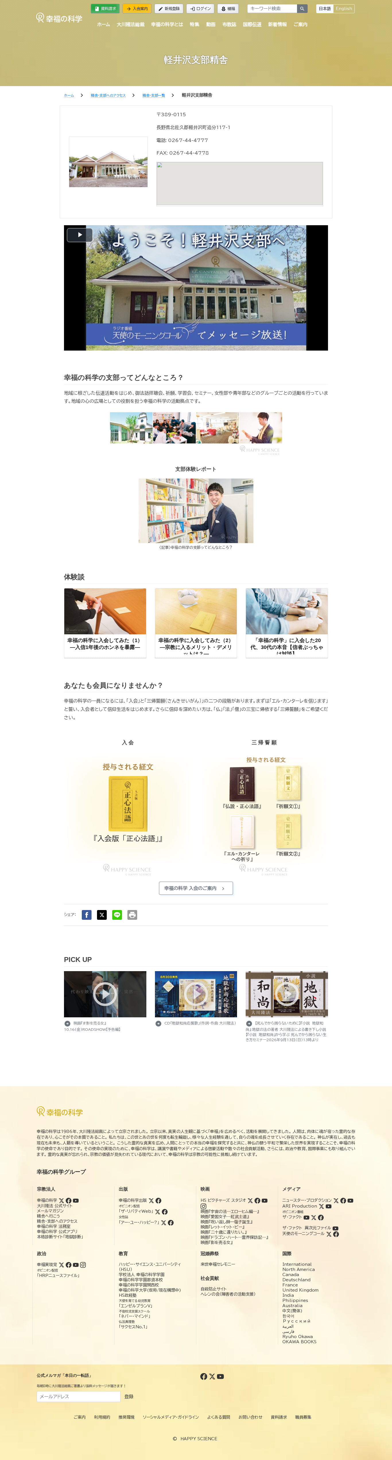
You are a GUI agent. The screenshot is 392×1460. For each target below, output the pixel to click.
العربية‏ (288, 1326)
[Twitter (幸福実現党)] (61, 1264)
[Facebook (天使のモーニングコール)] (336, 1234)
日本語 (325, 9)
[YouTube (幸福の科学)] (76, 1200)
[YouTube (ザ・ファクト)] (306, 1217)
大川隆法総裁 (130, 24)
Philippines (295, 1300)
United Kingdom (300, 1290)
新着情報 (277, 24)
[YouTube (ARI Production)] (328, 1206)
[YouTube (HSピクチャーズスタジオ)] (264, 1200)
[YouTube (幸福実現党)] (76, 1264)
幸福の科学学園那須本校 (141, 1280)
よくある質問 (218, 1417)
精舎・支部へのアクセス (57, 1221)
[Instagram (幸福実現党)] (83, 1264)
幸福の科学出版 (133, 1200)
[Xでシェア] (102, 915)
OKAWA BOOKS (299, 1342)
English (344, 9)
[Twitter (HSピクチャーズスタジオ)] (250, 1200)
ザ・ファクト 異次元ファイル (306, 1228)
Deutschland (296, 1280)
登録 (128, 1396)
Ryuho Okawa (297, 1337)
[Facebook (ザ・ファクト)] (321, 1217)
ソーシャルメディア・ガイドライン (171, 1417)
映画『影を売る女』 (216, 1243)
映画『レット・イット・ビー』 (222, 1227)
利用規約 (102, 1417)
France (290, 1285)
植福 (228, 8)
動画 (211, 24)
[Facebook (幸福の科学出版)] (158, 1200)
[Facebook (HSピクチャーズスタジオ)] (257, 1200)
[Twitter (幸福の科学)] (61, 1200)
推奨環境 (127, 1417)
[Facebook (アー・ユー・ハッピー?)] (171, 1222)
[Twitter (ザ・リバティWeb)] (157, 1211)
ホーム (103, 24)
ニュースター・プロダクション (307, 1200)
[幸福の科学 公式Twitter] (213, 1376)
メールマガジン (50, 1211)
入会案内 (137, 8)
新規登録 (169, 8)
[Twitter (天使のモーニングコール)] (329, 1234)
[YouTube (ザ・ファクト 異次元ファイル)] (335, 1228)
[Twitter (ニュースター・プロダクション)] (336, 1200)
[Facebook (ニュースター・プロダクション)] (343, 1200)
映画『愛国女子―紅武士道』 (225, 1217)
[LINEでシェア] (117, 915)
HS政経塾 (128, 1295)
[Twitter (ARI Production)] (321, 1206)
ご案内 (300, 24)
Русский (296, 1321)
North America (298, 1269)
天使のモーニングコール (303, 1234)
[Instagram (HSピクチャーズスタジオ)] (203, 1206)
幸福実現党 (47, 1265)
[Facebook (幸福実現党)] (68, 1264)
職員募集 (303, 1417)
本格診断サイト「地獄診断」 (60, 1237)
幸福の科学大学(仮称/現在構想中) (150, 1290)
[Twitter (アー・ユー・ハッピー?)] (163, 1222)
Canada (290, 1275)
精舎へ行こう (48, 1216)
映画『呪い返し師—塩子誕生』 (226, 1222)
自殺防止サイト (214, 1289)
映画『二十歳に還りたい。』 (224, 1232)
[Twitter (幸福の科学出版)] (151, 1200)
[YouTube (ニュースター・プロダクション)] (350, 1200)
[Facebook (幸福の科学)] (68, 1200)
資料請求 (105, 8)
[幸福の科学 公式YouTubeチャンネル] (220, 1376)
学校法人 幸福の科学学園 (141, 1275)
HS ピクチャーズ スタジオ (223, 1200)
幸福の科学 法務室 (54, 1226)
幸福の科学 (47, 1200)
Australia (292, 1306)
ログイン (200, 8)
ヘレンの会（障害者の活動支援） (228, 1294)
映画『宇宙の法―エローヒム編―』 (230, 1212)
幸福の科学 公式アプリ (57, 1232)
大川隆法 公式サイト (55, 1206)
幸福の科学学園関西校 (139, 1285)
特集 (194, 24)
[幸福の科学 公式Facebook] (204, 1376)
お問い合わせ (250, 1417)
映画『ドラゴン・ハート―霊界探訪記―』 (234, 1237)
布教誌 (229, 24)
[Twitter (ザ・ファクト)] (314, 1217)
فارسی (288, 1331)
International (297, 1264)
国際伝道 (252, 24)
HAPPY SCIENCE (199, 1439)
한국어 (288, 1316)
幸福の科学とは (167, 24)
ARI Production (299, 1206)
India (288, 1295)
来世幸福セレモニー (218, 1264)
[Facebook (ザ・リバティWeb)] (165, 1211)
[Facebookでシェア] (87, 915)
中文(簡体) (292, 1311)
